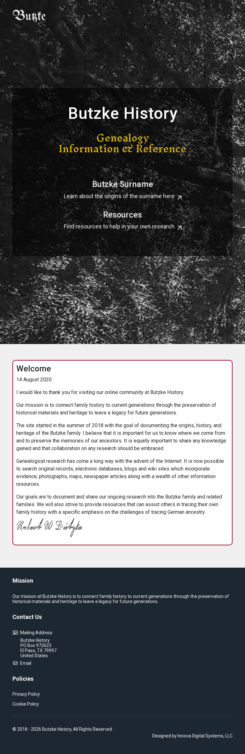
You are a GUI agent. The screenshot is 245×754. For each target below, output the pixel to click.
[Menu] (229, 15)
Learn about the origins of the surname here (120, 196)
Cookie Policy (25, 704)
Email (24, 663)
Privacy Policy (26, 694)
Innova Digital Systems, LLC (205, 735)
